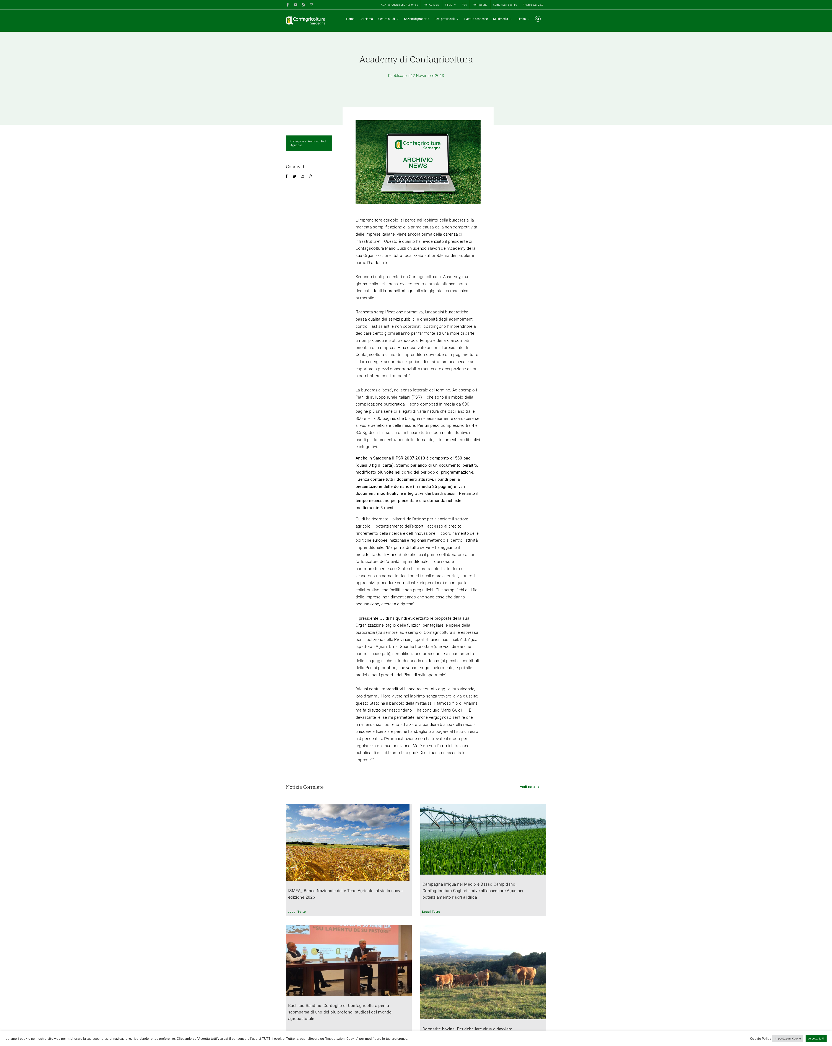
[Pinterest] (310, 176)
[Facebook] (287, 176)
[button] (538, 19)
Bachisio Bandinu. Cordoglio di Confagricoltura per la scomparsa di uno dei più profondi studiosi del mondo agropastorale (340, 1012)
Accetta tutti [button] (816, 1038)
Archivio (313, 141)
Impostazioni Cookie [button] (788, 1038)
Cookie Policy (760, 1039)
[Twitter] (294, 176)
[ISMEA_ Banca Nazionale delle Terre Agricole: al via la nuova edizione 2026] (349, 842)
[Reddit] (302, 176)
